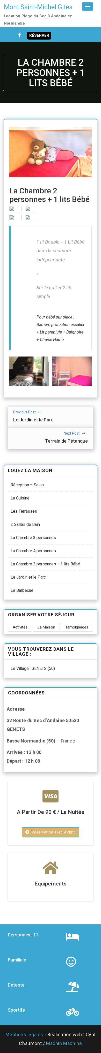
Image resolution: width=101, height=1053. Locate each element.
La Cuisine (20, 498)
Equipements (50, 884)
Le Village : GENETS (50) (33, 668)
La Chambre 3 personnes (33, 537)
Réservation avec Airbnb (53, 832)
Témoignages (76, 627)
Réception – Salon (27, 484)
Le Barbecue (22, 590)
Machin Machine (64, 1043)
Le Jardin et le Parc (28, 577)
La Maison (46, 627)
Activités (20, 627)
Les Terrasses (24, 511)
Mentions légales (24, 1034)
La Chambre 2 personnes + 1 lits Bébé (45, 564)
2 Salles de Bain (25, 524)
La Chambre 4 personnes (33, 550)
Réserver (39, 35)
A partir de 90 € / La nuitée (50, 812)
